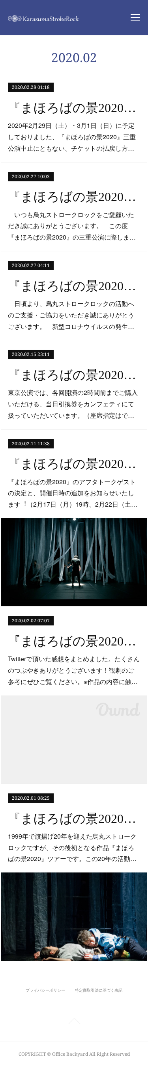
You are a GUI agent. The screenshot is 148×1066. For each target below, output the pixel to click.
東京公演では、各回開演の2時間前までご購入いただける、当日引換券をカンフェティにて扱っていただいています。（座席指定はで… (73, 404)
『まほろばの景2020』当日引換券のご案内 (74, 375)
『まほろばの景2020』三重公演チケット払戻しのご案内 (74, 108)
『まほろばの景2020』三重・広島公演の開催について (74, 286)
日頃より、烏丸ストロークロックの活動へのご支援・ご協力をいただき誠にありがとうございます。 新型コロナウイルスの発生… (71, 315)
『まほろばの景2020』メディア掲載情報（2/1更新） (74, 818)
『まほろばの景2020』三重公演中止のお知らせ (74, 197)
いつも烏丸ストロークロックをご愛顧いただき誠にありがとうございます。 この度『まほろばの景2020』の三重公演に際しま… (72, 226)
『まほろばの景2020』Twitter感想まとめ (74, 641)
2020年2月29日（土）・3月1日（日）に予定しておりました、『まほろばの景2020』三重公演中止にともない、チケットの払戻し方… (72, 137)
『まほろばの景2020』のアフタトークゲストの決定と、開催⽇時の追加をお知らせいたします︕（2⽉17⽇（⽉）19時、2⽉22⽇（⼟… (72, 493)
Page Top (74, 1022)
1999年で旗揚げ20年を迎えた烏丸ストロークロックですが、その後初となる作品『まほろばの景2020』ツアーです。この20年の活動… (72, 847)
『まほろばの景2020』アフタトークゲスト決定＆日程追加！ (74, 464)
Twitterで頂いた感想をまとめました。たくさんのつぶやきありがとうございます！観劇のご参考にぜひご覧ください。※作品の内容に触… (74, 670)
